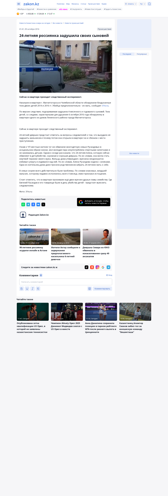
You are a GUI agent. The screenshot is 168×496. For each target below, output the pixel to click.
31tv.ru (105, 105)
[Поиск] (149, 4)
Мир (68, 4)
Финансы (75, 4)
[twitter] (43, 204)
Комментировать (102, 288)
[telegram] (28, 204)
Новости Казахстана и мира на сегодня (34, 23)
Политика (60, 4)
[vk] (38, 204)
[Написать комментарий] (65, 282)
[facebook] (33, 204)
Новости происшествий (74, 23)
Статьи (83, 4)
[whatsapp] (23, 204)
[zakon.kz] (31, 4)
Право (104, 4)
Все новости (57, 23)
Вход (110, 275)
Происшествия (94, 4)
